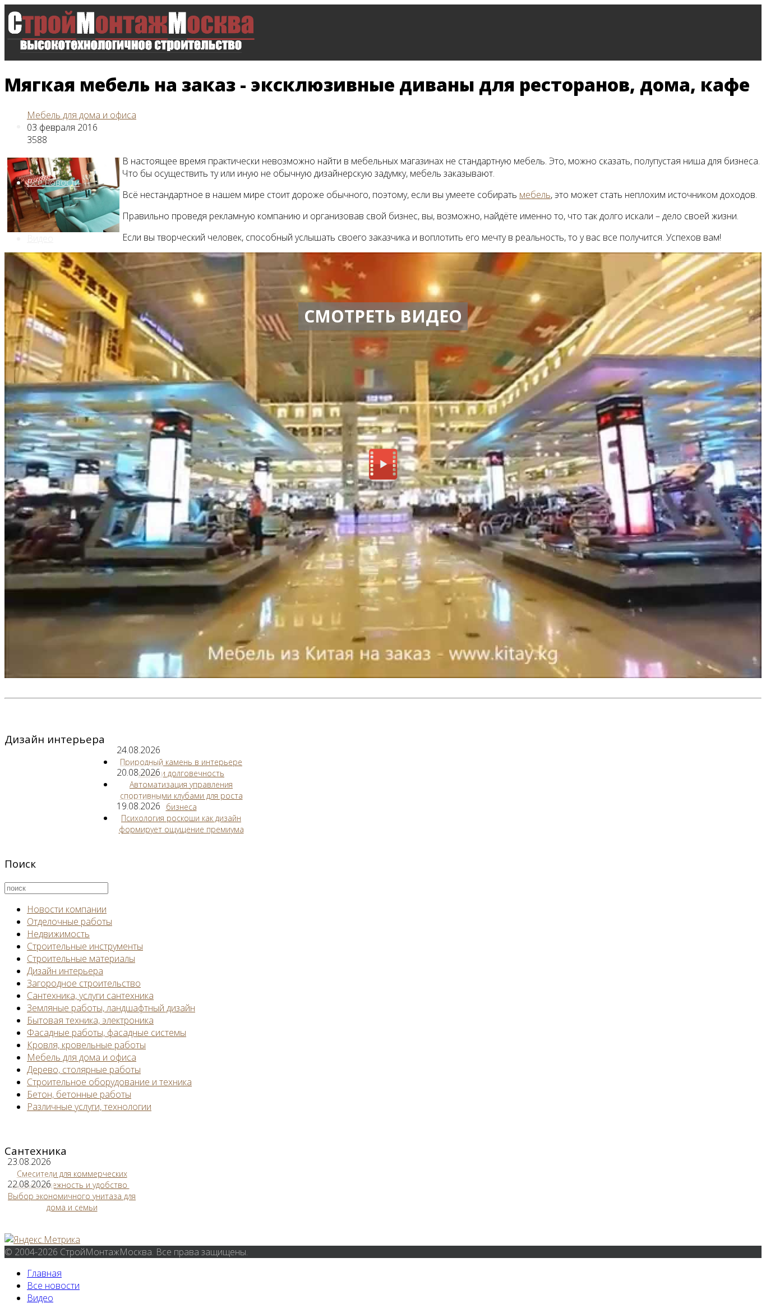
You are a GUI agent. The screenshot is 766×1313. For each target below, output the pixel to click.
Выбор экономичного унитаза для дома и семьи (72, 1202)
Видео (40, 238)
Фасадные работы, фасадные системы (106, 1032)
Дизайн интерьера (65, 971)
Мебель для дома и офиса (81, 115)
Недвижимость (58, 934)
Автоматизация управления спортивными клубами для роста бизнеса (181, 795)
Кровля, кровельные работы (86, 1045)
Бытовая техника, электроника (90, 1020)
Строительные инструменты (85, 946)
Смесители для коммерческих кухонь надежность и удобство (71, 1179)
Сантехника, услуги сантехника (90, 995)
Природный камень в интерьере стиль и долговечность (181, 767)
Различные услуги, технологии (89, 1106)
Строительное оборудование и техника (109, 1082)
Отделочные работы (69, 921)
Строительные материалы (81, 958)
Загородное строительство (84, 983)
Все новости (53, 182)
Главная (44, 1273)
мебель (535, 194)
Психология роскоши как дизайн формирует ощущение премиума (181, 824)
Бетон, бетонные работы (79, 1094)
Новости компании (67, 909)
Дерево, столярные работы (84, 1069)
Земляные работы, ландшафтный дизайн (111, 1008)
